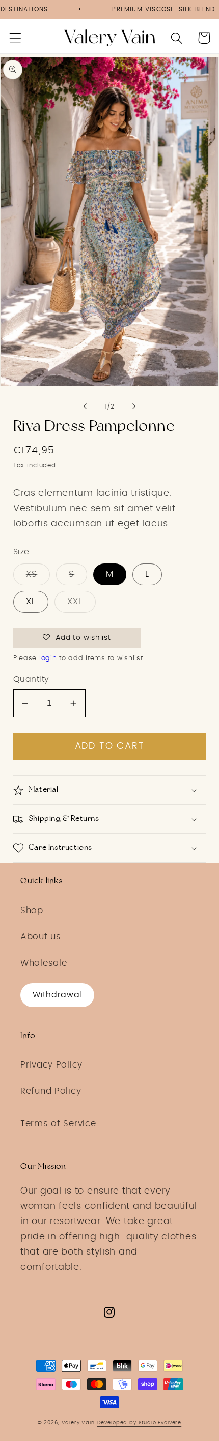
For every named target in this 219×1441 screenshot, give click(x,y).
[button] (15, 37)
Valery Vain (78, 1422)
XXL (75, 602)
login (48, 658)
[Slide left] (85, 406)
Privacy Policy (51, 1065)
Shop (31, 910)
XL (31, 602)
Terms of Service (58, 1124)
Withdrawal (57, 995)
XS (31, 574)
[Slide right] (134, 406)
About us (40, 937)
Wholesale (43, 963)
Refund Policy (50, 1091)
